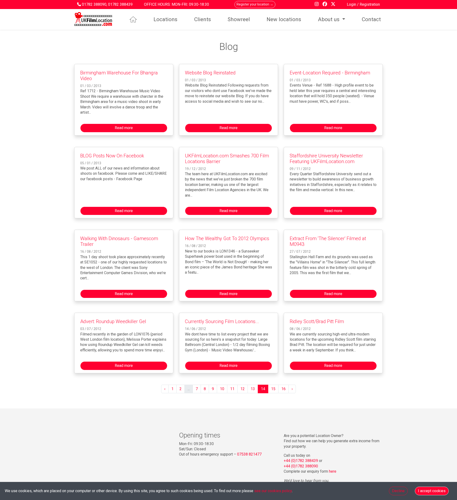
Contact (371, 19)
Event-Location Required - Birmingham (330, 73)
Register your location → (255, 4)
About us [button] (329, 19)
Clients (202, 19)
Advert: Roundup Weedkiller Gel (113, 321)
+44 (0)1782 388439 (301, 460)
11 (232, 389)
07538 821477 (249, 454)
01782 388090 (94, 4)
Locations (165, 19)
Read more (124, 128)
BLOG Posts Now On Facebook (112, 156)
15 (273, 389)
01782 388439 (120, 4)
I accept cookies (432, 491)
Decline (398, 491)
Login (352, 4)
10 (222, 389)
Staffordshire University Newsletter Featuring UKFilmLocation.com (326, 158)
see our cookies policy (273, 491)
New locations (284, 19)
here (332, 471)
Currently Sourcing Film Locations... (222, 321)
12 (242, 389)
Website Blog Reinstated (210, 73)
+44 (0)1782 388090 (301, 466)
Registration (370, 4)
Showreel (239, 19)
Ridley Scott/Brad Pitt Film (317, 321)
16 (283, 389)
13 (253, 389)
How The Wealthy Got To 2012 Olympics (227, 238)
